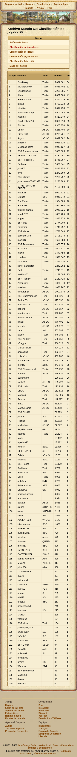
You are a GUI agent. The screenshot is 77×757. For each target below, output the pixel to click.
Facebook (43, 710)
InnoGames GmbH (27, 745)
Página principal (13, 4)
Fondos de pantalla (15, 718)
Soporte (29, 8)
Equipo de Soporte (48, 731)
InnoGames (44, 726)
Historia (42, 736)
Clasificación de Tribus (22, 52)
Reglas (29, 4)
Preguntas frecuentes (16, 731)
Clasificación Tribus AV (22, 61)
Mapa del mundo (18, 66)
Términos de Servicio (45, 753)
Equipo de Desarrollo (49, 733)
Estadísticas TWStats (49, 718)
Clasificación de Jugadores (24, 47)
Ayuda (40, 8)
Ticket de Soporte (14, 728)
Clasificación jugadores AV (24, 56)
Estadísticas (43, 4)
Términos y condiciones (39, 748)
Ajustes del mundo (15, 710)
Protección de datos (63, 745)
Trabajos (43, 728)
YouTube (42, 715)
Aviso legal (45, 745)
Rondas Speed (61, 4)
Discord (42, 713)
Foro (49, 8)
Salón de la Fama (19, 42)
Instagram (43, 708)
